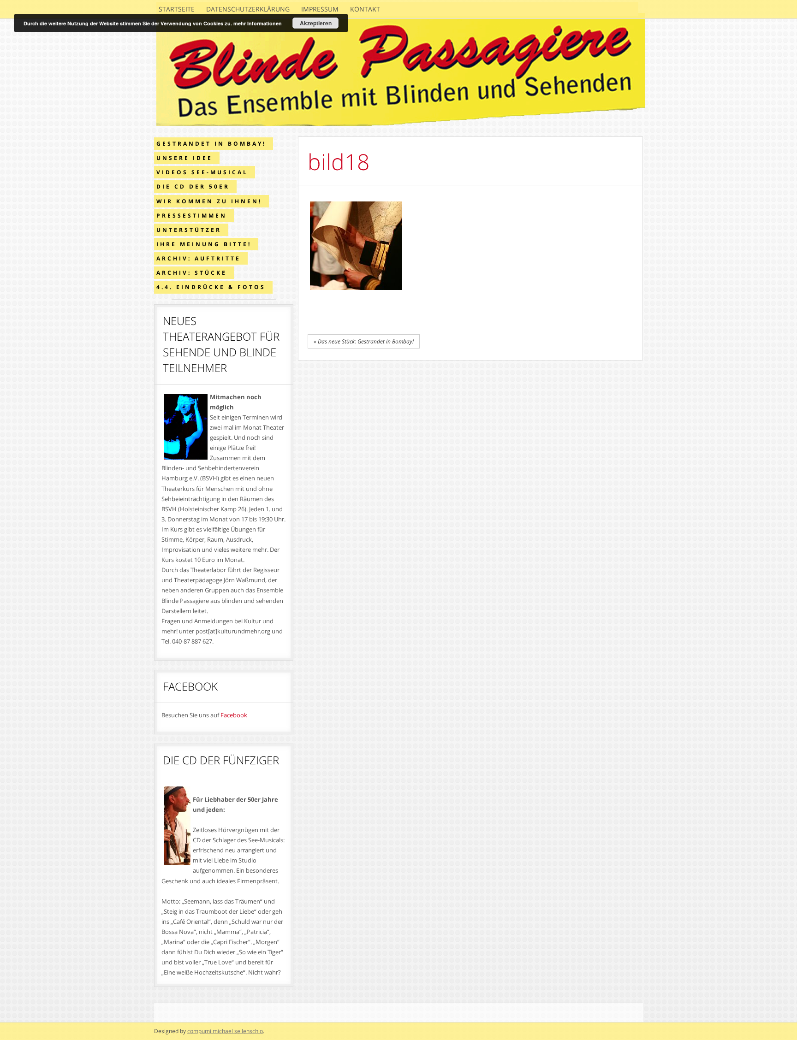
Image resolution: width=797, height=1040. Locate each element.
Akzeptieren (316, 23)
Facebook (233, 715)
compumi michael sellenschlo (225, 1031)
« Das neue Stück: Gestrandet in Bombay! (364, 341)
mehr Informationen (257, 23)
